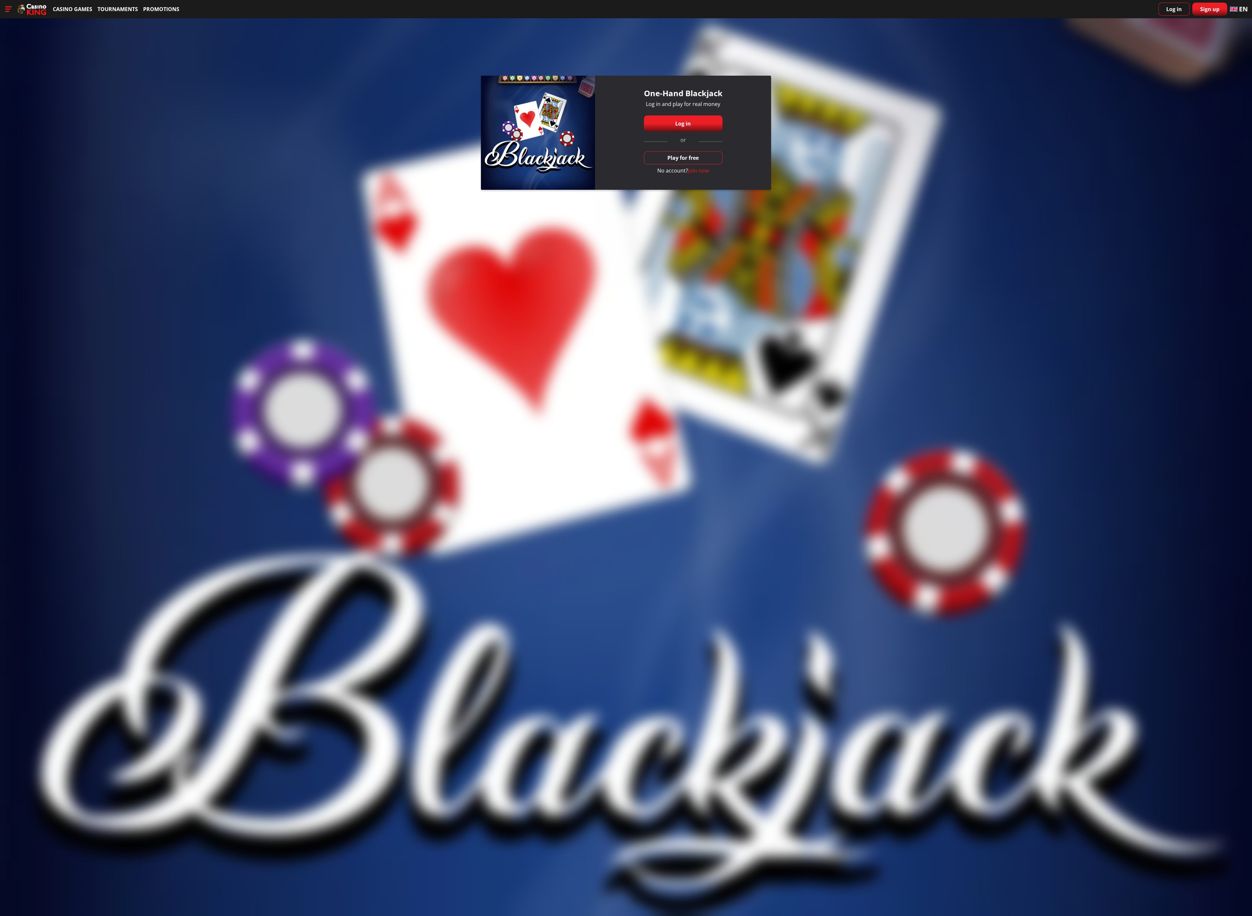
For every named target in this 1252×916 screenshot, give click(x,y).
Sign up (1209, 9)
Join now (698, 170)
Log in (1174, 9)
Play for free (683, 157)
